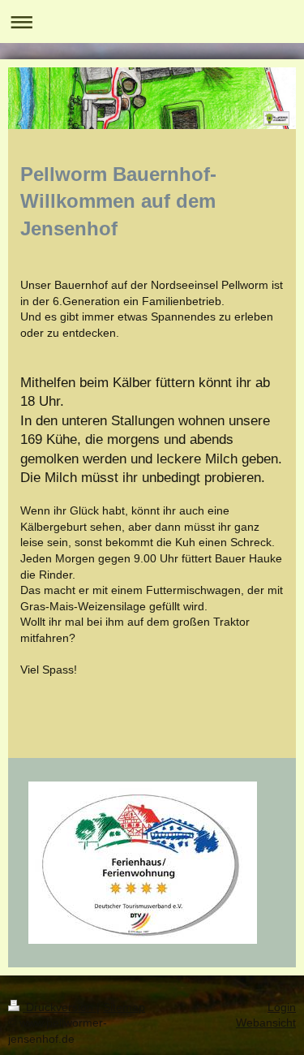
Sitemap (124, 1007)
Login (282, 1007)
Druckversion (59, 1007)
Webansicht (266, 1022)
